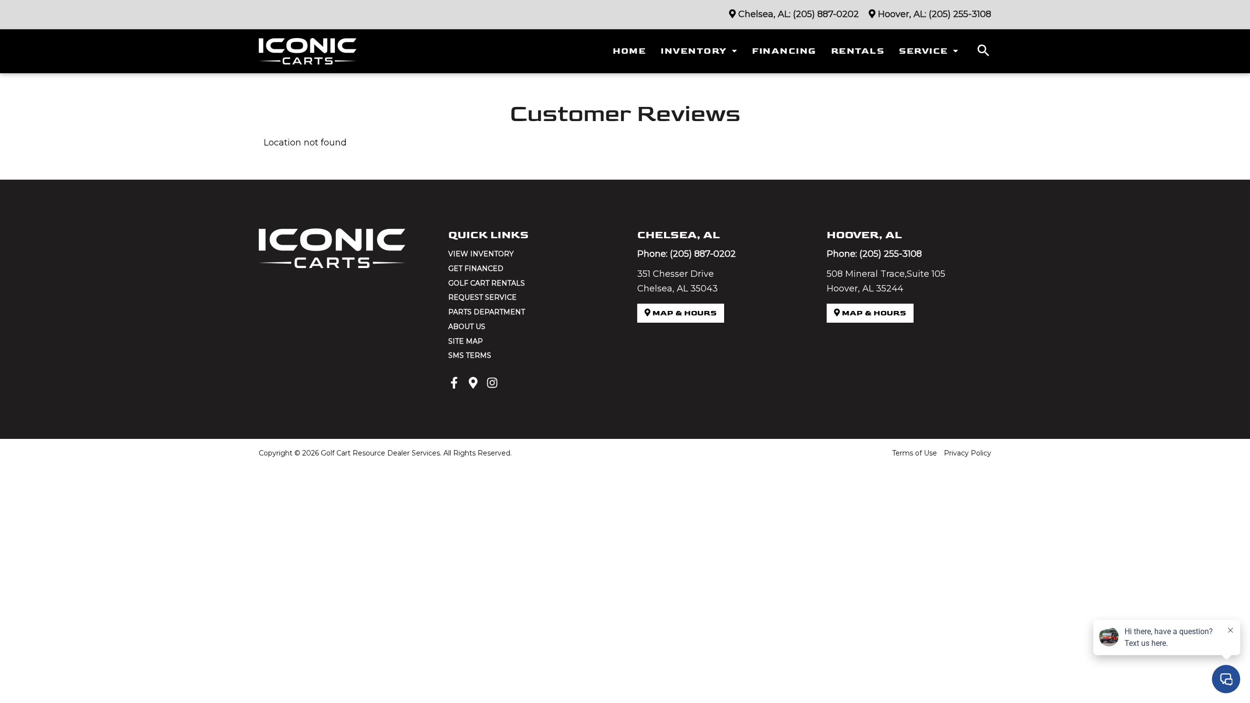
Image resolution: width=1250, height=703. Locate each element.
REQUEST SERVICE (482, 297)
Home (629, 51)
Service (923, 51)
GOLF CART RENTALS (486, 283)
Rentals (858, 51)
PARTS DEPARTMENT (486, 312)
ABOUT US (466, 326)
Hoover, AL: (902, 14)
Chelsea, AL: (764, 14)
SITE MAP (465, 341)
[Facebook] (454, 383)
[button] (983, 51)
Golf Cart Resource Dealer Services (380, 453)
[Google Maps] (473, 383)
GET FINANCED (475, 268)
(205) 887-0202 (826, 14)
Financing (784, 51)
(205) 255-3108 (960, 14)
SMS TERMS (469, 355)
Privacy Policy (967, 453)
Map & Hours (683, 313)
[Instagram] (492, 383)
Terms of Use (914, 453)
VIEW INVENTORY (481, 253)
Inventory (694, 51)
